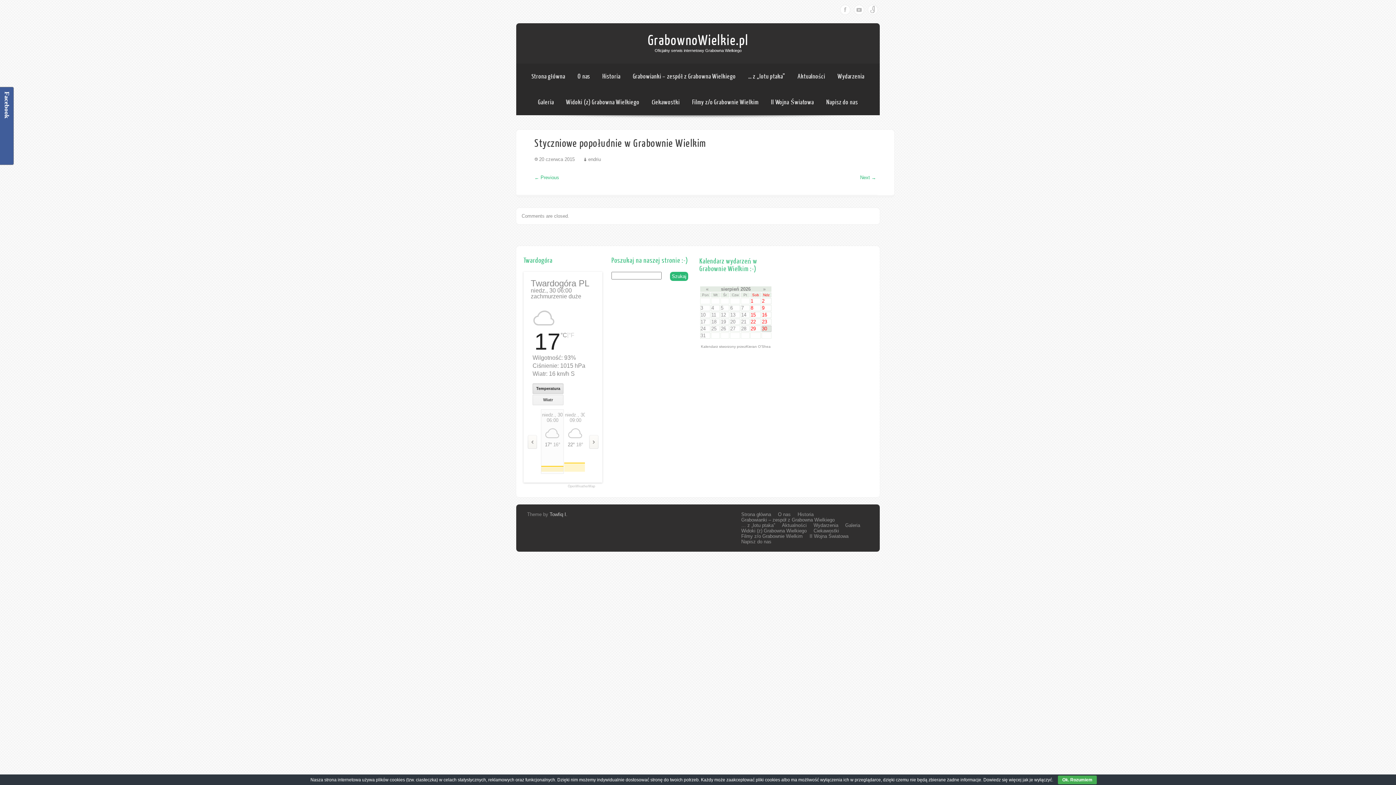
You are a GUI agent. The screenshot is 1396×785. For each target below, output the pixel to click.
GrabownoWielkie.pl (698, 40)
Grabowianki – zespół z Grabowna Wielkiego (684, 76)
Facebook (845, 10)
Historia (611, 76)
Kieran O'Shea (758, 347)
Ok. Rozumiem (1077, 779)
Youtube (859, 10)
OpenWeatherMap (581, 486)
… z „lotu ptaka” (766, 76)
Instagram (873, 10)
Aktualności (811, 76)
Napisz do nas (842, 102)
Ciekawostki (666, 102)
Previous (546, 177)
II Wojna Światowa (792, 102)
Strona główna (548, 76)
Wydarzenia (851, 76)
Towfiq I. (558, 514)
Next (868, 177)
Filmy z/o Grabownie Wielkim (725, 102)
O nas (584, 76)
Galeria (546, 102)
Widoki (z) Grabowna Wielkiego (602, 102)
